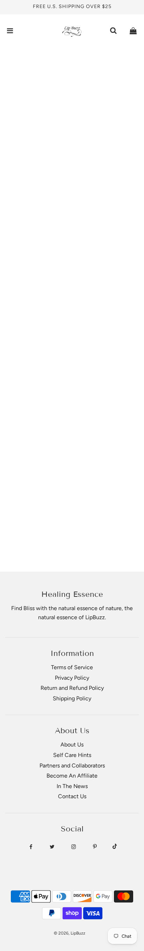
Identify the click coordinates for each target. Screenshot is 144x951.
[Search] (113, 31)
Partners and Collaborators (72, 765)
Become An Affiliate (72, 775)
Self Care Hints (72, 755)
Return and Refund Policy (72, 688)
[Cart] (133, 31)
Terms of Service (72, 667)
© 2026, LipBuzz (69, 933)
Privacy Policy (72, 677)
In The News (72, 786)
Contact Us (72, 796)
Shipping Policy (72, 698)
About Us (72, 744)
